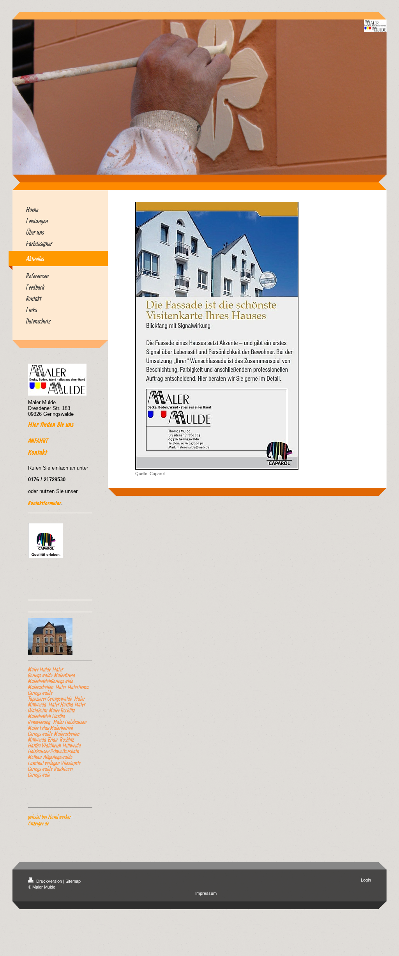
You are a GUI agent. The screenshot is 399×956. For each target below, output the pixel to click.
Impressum (206, 893)
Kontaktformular (44, 503)
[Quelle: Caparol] (216, 336)
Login (366, 880)
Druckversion (49, 881)
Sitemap (73, 881)
